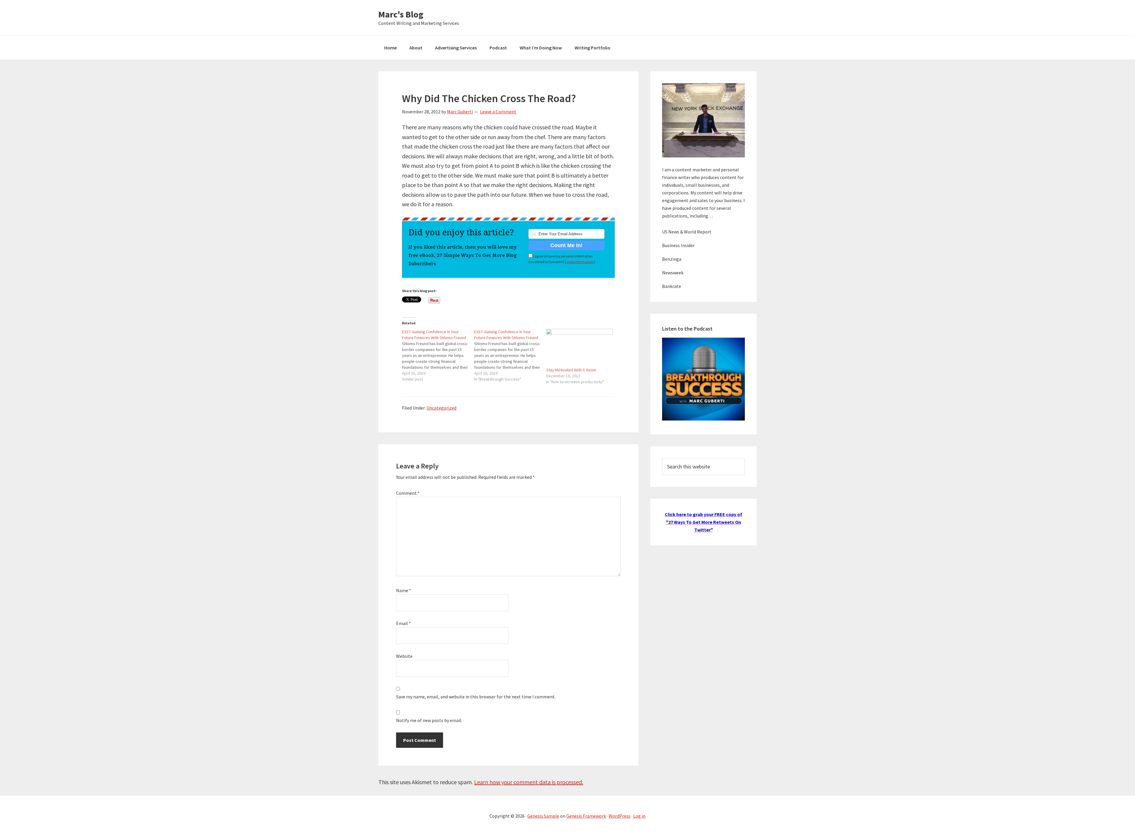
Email (403, 623)
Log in (639, 816)
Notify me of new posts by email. (429, 720)
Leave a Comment (498, 112)
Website (404, 656)
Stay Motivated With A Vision (571, 370)
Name (403, 590)
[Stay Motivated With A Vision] (579, 348)
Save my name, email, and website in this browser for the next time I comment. (476, 697)
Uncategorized (441, 408)
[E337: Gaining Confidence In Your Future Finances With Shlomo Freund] (438, 355)
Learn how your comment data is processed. (528, 782)
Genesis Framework (586, 816)
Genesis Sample (543, 816)
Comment (408, 493)
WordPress (619, 816)
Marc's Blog (400, 14)
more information (580, 262)
